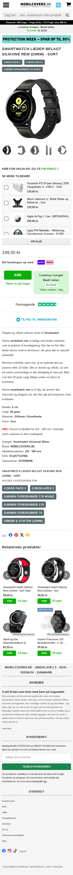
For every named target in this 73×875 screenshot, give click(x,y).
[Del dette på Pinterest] (16, 535)
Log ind (22, 851)
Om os (5, 829)
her (45, 781)
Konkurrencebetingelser (13, 835)
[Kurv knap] (68, 4)
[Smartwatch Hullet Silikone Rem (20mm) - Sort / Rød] (19, 570)
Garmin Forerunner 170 (24, 504)
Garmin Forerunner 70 (23, 512)
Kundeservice (8, 801)
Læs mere (6, 728)
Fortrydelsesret (9, 818)
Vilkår (4, 812)
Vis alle (36, 241)
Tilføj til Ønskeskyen (39, 319)
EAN (4, 807)
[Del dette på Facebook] (10, 535)
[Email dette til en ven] (27, 535)
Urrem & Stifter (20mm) (23, 521)
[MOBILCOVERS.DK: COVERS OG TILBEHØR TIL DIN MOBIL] (36, 4)
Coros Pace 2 (12, 62)
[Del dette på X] (22, 535)
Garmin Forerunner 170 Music (22, 69)
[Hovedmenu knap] (6, 5)
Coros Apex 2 (34, 62)
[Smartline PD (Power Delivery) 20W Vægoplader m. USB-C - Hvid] (18, 187)
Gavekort (6, 824)
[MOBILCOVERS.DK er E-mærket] (58, 6)
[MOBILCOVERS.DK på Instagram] (9, 852)
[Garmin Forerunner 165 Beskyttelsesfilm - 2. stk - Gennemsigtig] (54, 622)
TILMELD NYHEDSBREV (37, 766)
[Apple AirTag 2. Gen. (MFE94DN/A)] (18, 219)
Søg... (5, 841)
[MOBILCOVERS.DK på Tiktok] (15, 852)
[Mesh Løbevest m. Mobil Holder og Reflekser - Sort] (18, 203)
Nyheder (36, 682)
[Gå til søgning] (67, 15)
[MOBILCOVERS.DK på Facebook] (4, 852)
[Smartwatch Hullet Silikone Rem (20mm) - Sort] (54, 570)
